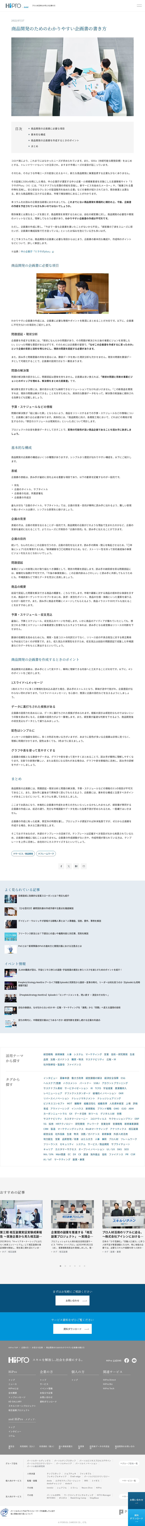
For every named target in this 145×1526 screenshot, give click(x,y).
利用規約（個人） (47, 1446)
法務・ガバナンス (59, 1059)
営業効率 (105, 1124)
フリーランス (50, 1144)
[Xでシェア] (69, 866)
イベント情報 (46, 1388)
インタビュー (50, 1078)
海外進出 (95, 1154)
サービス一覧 (130, 1480)
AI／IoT (47, 1159)
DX (74, 1154)
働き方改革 (77, 1078)
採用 (51, 1124)
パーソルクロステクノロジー (40, 1463)
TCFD (98, 1088)
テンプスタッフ (54, 1473)
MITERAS (51, 1497)
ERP (137, 1119)
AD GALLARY (15, 1401)
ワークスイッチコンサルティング (78, 1495)
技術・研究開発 (119, 1054)
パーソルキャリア (64, 1463)
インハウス (77, 1108)
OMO (116, 1108)
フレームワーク (129, 1139)
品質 (45, 1059)
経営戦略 (48, 1054)
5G (44, 1124)
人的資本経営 (116, 1103)
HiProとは (13, 1388)
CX (79, 1154)
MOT (69, 1103)
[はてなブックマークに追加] (76, 866)
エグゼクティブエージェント (68, 1480)
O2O (123, 1108)
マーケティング (94, 1054)
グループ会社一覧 (130, 1463)
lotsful (50, 1487)
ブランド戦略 (104, 1108)
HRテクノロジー (64, 1124)
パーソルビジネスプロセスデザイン (95, 1460)
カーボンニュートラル (55, 1113)
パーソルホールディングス (39, 1460)
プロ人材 (113, 1139)
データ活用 (80, 1113)
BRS (86, 1480)
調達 (85, 1154)
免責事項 (81, 1447)
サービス (44, 1384)
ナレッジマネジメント (83, 1098)
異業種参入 (121, 1088)
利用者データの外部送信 (99, 1447)
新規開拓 (90, 1108)
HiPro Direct (109, 1379)
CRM (45, 1129)
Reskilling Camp (78, 1497)
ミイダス (96, 1480)
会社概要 (12, 1392)
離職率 (78, 1103)
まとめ (34, 146)
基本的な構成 (38, 134)
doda (49, 1480)
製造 (53, 1129)
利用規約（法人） (28, 1446)
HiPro (99, 1487)
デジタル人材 (107, 1113)
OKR (121, 1093)
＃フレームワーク (46, 853)
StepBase (94, 1497)
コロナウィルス (98, 1119)
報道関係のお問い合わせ (125, 1447)
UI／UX (111, 1149)
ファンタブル (86, 1473)
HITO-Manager (104, 1495)
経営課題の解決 (94, 1078)
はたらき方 (87, 1139)
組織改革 (102, 1103)
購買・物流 (77, 1059)
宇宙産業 (108, 1088)
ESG (123, 1078)
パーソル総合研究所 (36, 1466)
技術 (104, 1154)
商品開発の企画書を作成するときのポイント (55, 140)
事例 (104, 1139)
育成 (45, 1108)
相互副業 (133, 1129)
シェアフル (62, 1487)
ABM (131, 1108)
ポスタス (63, 1497)
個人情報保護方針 (66, 1447)
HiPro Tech (108, 1388)
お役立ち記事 (37, 1347)
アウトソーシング (59, 1108)
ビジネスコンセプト (54, 1103)
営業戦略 (117, 1124)
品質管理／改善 (70, 1139)
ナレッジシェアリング (109, 1098)
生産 (132, 1054)
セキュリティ (67, 1144)
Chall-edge (75, 1476)
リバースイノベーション (56, 1098)
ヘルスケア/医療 (52, 1083)
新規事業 (60, 1054)
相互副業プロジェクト (19, 1410)
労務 (119, 1113)
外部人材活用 (121, 1134)
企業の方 (25, 1347)
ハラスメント (70, 1083)
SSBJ (97, 1083)
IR (91, 1088)
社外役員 (60, 1134)
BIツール (93, 1113)
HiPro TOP (13, 1347)
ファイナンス (74, 1064)
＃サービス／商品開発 (23, 853)
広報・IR (111, 1059)
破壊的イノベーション (104, 1093)
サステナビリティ (95, 1059)
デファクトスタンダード (77, 1093)
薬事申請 (64, 1078)
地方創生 (48, 1139)
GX (70, 1113)
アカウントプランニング (115, 1083)
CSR (133, 1154)
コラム (11, 1435)
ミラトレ (74, 1487)
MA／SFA (48, 1154)
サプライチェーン (120, 1144)
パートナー (85, 1083)
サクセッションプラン (120, 1119)
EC (69, 1154)
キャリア (48, 1149)
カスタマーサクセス (65, 1149)
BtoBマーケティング (97, 1129)
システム (78, 1054)
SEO (126, 1149)
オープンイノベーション (91, 1149)
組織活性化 (90, 1103)
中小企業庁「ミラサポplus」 (36, 251)
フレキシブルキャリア (57, 1476)
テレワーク (93, 1124)
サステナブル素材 (52, 1088)
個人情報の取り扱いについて (22, 1514)
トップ (11, 1379)
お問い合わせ (46, 1397)
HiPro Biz (108, 1384)
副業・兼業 (78, 1159)
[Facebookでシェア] (61, 866)
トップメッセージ (16, 1397)
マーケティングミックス (70, 1129)
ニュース (12, 1384)
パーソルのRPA (53, 1495)
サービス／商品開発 (98, 1144)
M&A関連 (61, 1154)
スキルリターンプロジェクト (22, 1405)
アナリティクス (118, 1129)
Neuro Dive (87, 1487)
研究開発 (80, 1124)
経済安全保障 (111, 1078)
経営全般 (48, 1134)
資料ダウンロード (48, 1401)
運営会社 (11, 1447)
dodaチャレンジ (54, 1483)
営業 (106, 1054)
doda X (68, 1483)
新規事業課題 (131, 1124)
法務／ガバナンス (90, 1134)
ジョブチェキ (70, 1473)
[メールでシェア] (84, 866)
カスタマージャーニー (76, 1119)
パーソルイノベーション (86, 1463)
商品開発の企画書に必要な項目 (48, 128)
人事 (69, 1054)
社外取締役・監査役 (54, 1064)
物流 (76, 1134)
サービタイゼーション (76, 1088)
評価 (135, 1103)
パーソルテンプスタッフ (65, 1460)
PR (126, 1154)
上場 (128, 1103)
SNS (119, 1149)
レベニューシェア (52, 1093)
